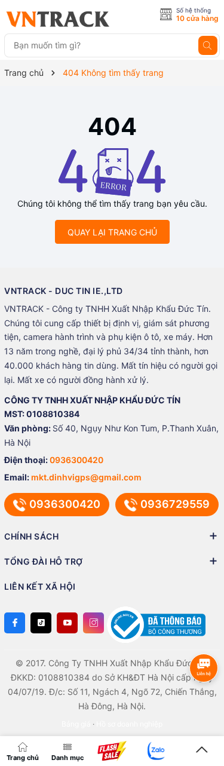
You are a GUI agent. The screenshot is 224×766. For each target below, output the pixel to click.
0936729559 (175, 504)
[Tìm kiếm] (207, 45)
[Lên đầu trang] (201, 750)
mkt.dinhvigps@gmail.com (86, 477)
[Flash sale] (112, 751)
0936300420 (76, 460)
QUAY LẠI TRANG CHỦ (112, 232)
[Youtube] (67, 622)
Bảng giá (76, 723)
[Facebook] (14, 622)
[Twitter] (40, 622)
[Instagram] (93, 622)
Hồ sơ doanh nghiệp (129, 723)
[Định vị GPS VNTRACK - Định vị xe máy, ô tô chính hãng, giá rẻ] (58, 19)
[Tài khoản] (157, 750)
